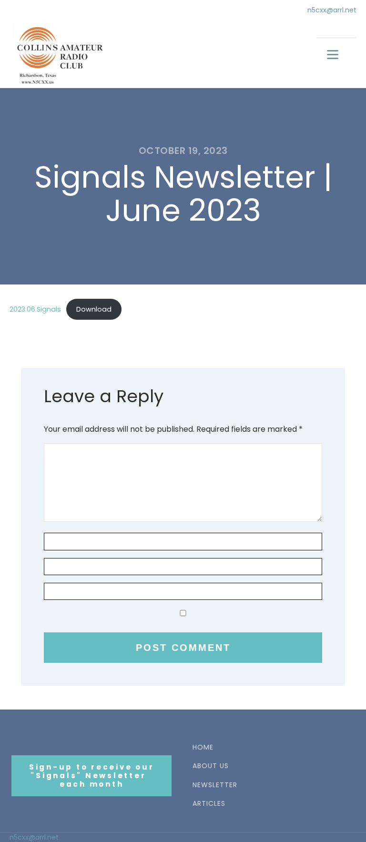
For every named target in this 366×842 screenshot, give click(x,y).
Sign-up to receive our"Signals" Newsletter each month (91, 775)
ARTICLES (209, 803)
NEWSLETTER (215, 785)
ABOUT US (211, 766)
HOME (203, 747)
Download (94, 309)
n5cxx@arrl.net (331, 10)
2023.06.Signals (35, 309)
